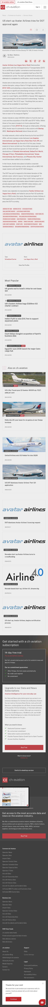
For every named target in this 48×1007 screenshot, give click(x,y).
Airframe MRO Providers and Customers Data (16, 889)
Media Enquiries (7, 964)
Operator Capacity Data (10, 867)
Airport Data (6, 858)
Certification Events (37, 226)
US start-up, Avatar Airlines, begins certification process (22, 622)
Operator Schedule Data (10, 864)
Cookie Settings (29, 954)
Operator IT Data (7, 870)
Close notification (43, 983)
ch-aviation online (8, 2)
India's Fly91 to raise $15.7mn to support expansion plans (21, 320)
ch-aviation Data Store (24, 2)
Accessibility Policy (30, 974)
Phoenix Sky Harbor (34, 157)
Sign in (38, 7)
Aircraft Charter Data (9, 883)
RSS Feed (44, 61)
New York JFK (34, 141)
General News (27, 15)
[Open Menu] (45, 7)
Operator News (7, 852)
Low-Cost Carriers (9, 224)
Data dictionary (7, 942)
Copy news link (39, 61)
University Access (8, 961)
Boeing (41, 128)
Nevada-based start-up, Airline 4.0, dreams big (22, 589)
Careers (4, 967)
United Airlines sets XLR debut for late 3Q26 (21, 455)
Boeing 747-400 (7, 209)
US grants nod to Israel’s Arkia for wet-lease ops (23, 290)
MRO (40, 224)
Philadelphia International (24, 154)
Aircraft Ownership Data (10, 877)
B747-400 (6, 88)
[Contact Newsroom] (36, 30)
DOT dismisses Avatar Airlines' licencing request (22, 522)
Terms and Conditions (31, 965)
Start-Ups (19, 224)
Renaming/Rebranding (22, 226)
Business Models (8, 226)
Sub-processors (29, 977)
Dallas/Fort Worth (36, 151)
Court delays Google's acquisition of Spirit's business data (23, 335)
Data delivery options (9, 939)
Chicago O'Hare (8, 154)
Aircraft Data (6, 873)
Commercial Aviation (14, 15)
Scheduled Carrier (10, 259)
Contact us (24, 758)
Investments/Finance (31, 224)
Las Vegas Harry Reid (22, 65)
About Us (5, 951)
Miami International (9, 143)
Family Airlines (34, 191)
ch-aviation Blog (7, 954)
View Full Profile (24, 265)
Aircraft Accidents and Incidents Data (14, 886)
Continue (13, 999)
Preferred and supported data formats (14, 936)
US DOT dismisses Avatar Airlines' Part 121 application (20, 484)
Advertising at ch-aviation (10, 957)
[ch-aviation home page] (10, 7)
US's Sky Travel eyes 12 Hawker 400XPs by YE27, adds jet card (23, 391)
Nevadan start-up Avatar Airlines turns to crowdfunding (20, 555)
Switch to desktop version (24, 770)
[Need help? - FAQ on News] (30, 30)
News (4, 15)
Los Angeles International (11, 214)
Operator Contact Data (9, 861)
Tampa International (34, 219)
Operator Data (7, 855)
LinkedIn (26, 61)
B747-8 (19, 126)
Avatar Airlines (7, 65)
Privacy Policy (28, 968)
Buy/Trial (24, 747)
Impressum (27, 971)
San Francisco (18, 157)
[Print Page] (43, 30)
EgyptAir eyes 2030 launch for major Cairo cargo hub (22, 350)
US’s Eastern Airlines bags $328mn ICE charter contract (21, 305)
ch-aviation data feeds (9, 933)
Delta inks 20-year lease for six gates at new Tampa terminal (24, 421)
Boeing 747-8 (17, 209)
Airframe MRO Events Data (11, 892)
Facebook (35, 61)
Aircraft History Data (9, 880)
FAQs (25, 951)
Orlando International (21, 151)
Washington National (14, 131)
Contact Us (5, 970)
